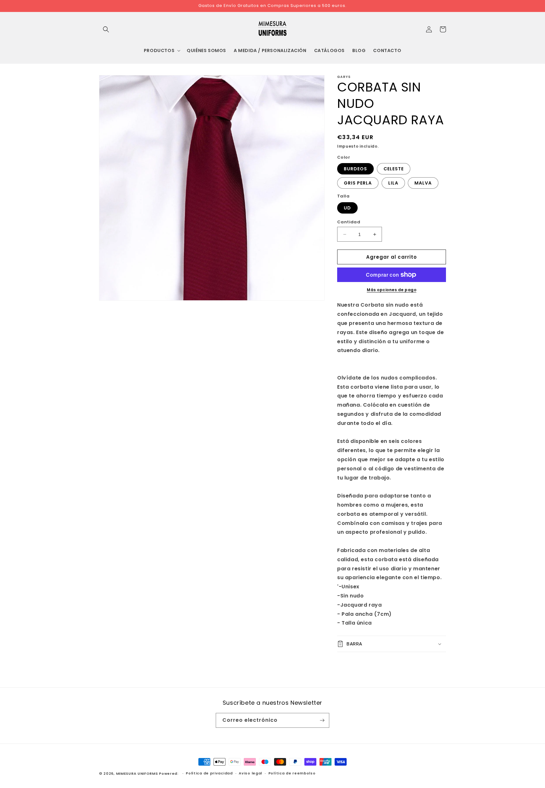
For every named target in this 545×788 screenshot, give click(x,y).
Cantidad (348, 222)
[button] (106, 29)
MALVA (423, 183)
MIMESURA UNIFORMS (137, 773)
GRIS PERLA (358, 183)
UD (347, 208)
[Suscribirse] (322, 720)
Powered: (169, 773)
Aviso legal (250, 773)
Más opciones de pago (391, 289)
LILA (393, 183)
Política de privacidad (209, 773)
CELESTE (394, 169)
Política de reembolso (292, 773)
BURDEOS (355, 169)
